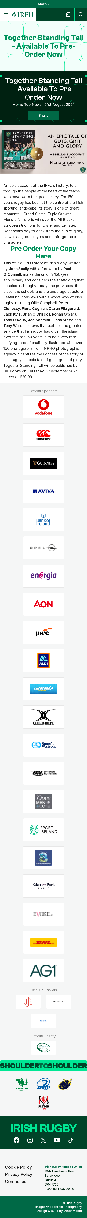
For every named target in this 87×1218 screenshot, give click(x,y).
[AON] (43, 604)
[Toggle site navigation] (6, 14)
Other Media (73, 1211)
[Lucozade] (43, 688)
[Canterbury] (43, 435)
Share (43, 115)
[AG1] (43, 970)
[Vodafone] (43, 407)
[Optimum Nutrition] (43, 773)
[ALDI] (43, 660)
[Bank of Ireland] (43, 519)
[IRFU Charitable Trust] (43, 1048)
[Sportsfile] (43, 1021)
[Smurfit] (43, 745)
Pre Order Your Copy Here (43, 252)
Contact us (15, 1181)
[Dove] (43, 801)
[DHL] (43, 942)
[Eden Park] (43, 886)
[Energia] (43, 576)
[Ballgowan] (43, 858)
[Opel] (43, 548)
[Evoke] (43, 914)
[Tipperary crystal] (59, 1002)
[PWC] (43, 632)
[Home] (22, 14)
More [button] (42, 4)
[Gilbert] (43, 717)
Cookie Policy (18, 1167)
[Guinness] (43, 463)
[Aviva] (43, 491)
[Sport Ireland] (43, 830)
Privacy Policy (18, 1174)
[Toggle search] (80, 14)
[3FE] (28, 1002)
